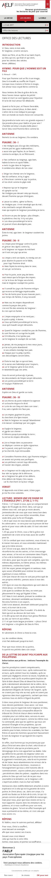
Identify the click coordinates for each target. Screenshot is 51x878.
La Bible (42, 18)
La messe (8, 18)
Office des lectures (24, 30)
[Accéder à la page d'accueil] (7, 5)
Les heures (25, 18)
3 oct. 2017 (24, 25)
